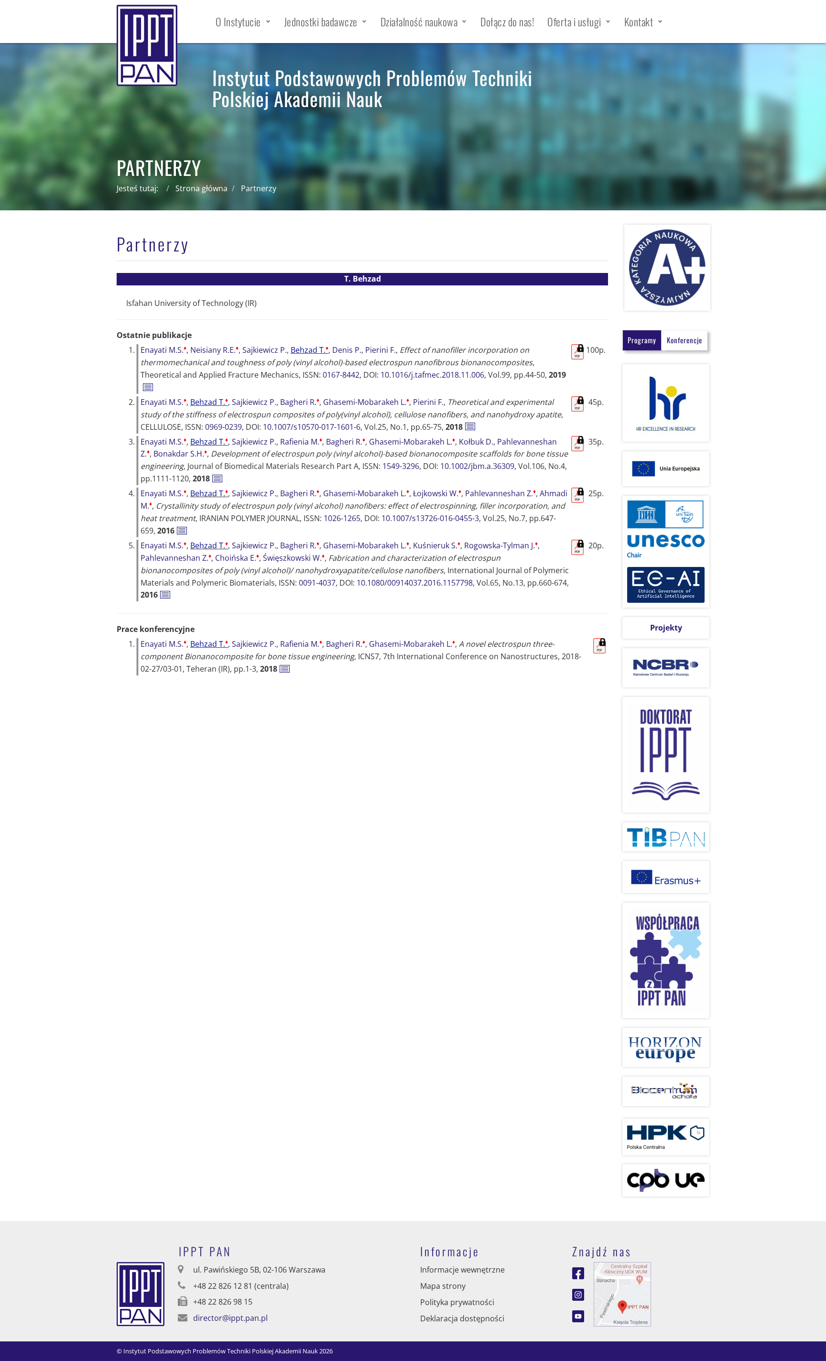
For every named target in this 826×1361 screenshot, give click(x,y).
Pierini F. (380, 350)
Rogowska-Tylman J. (501, 545)
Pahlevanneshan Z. (500, 493)
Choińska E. (237, 558)
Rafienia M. (301, 441)
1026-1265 (342, 518)
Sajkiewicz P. (264, 350)
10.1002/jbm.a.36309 (477, 466)
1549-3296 (400, 466)
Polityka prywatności (457, 1302)
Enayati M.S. (163, 350)
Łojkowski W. (437, 493)
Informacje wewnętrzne (462, 1269)
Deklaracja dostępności (462, 1318)
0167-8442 (341, 375)
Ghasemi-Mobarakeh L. (366, 402)
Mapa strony (443, 1286)
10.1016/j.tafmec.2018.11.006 (432, 375)
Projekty (666, 627)
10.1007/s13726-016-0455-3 (430, 518)
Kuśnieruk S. (436, 545)
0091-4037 (317, 582)
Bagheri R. (299, 402)
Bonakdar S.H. (180, 453)
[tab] (642, 340)
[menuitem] (243, 21)
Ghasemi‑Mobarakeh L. (366, 493)
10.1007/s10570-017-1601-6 (311, 427)
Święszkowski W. (294, 558)
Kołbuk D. (476, 441)
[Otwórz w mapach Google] (622, 1293)
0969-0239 (223, 427)
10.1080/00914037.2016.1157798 (415, 582)
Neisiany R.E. (214, 350)
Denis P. (346, 350)
